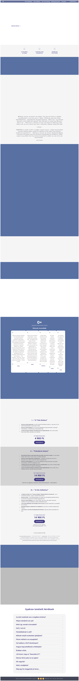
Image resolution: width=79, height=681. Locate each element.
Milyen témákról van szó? (25, 621)
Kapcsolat (54, 678)
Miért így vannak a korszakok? (26, 624)
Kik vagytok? (20, 661)
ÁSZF (51, 678)
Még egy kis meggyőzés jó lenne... (27, 669)
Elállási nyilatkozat (60, 678)
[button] (39, 617)
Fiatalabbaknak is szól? (24, 632)
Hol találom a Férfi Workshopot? (27, 643)
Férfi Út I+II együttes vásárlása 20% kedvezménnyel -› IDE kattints (39, 482)
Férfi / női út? (20, 628)
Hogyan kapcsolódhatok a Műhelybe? (29, 647)
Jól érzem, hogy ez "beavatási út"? (28, 654)
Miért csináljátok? (22, 665)
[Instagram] (41, 678)
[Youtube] (43, 678)
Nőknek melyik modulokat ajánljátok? (29, 635)
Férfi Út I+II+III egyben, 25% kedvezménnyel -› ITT (39, 525)
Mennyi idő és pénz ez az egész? (27, 658)
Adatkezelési (47, 678)
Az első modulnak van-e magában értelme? (31, 617)
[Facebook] (38, 678)
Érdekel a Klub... (21, 650)
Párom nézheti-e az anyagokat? (27, 639)
